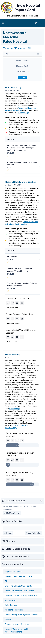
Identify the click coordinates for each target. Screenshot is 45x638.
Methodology (23, 113)
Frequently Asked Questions (17, 624)
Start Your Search (13, 513)
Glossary (8, 619)
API (6, 581)
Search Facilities (14, 521)
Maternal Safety (22, 66)
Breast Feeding (23, 71)
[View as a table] (17, 303)
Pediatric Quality (22, 60)
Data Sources (11, 605)
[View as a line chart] (12, 303)
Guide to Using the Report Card (18, 576)
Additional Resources (14, 610)
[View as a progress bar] (8, 303)
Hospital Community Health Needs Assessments (16, 630)
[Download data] (22, 303)
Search (9, 533)
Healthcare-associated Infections (19, 590)
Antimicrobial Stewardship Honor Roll (21, 595)
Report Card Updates (14, 571)
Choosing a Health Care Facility (18, 586)
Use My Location (34, 533)
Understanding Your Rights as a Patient (22, 614)
